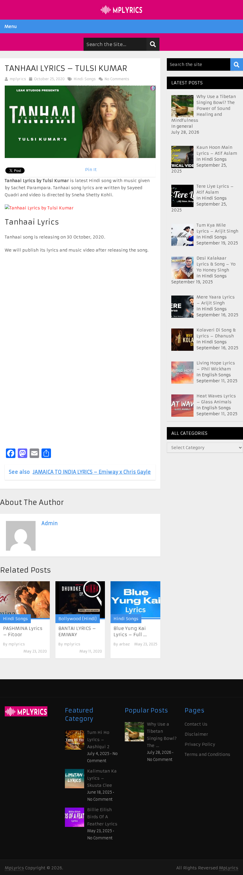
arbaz (124, 644)
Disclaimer (196, 734)
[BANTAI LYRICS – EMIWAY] (80, 600)
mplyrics (18, 79)
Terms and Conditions (207, 754)
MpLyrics (14, 868)
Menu (10, 26)
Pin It (91, 169)
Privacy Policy (200, 744)
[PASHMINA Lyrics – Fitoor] (25, 600)
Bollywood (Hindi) (77, 618)
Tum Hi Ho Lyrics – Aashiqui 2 (98, 739)
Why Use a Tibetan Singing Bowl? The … (162, 734)
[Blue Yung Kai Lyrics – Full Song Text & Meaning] (135, 600)
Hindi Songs (85, 79)
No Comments (116, 79)
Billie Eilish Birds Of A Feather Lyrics (102, 817)
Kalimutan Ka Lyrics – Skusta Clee (102, 778)
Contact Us (196, 724)
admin (49, 523)
